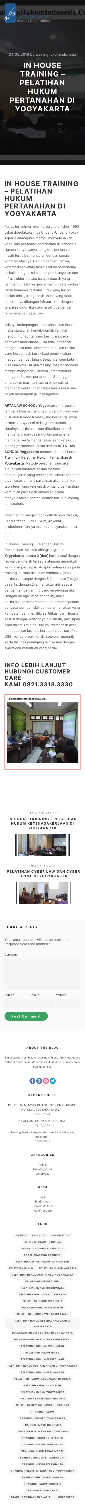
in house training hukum (42, 1242)
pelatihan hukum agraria (57, 1268)
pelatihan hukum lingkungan (42, 1346)
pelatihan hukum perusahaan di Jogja (43, 1378)
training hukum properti (42, 1484)
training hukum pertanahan (42, 1464)
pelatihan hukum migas (42, 1352)
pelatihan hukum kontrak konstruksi (42, 1339)
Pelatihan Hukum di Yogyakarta (42, 1294)
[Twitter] (53, 1081)
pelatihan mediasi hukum (34, 1405)
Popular (63, 1405)
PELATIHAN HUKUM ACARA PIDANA (41, 1121)
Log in (42, 1197)
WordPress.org (43, 1210)
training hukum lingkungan (42, 1444)
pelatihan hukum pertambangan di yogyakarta (42, 1365)
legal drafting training (42, 1255)
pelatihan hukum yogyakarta (42, 1392)
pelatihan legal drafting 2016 (42, 1398)
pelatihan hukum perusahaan (42, 1372)
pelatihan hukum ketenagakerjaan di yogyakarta (42, 1323)
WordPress (42, 1173)
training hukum (42, 1411)
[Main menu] (76, 13)
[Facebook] (32, 1081)
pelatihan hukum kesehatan (42, 1307)
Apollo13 (39, 1235)
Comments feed (43, 1206)
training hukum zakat (42, 1490)
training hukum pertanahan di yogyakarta (42, 1470)
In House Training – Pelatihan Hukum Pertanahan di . (40, 457)
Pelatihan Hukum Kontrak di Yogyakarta (42, 1333)
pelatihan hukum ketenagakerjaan (42, 1314)
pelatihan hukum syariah (42, 1385)
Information (60, 1235)
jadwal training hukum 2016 (42, 1248)
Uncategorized (42, 1169)
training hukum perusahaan (42, 1477)
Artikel (43, 1164)
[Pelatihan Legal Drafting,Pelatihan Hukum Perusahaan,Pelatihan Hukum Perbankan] (27, 13)
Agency (21, 1235)
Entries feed (42, 1201)
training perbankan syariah (31, 1497)
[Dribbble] (46, 1081)
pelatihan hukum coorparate (42, 1287)
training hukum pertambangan (42, 1457)
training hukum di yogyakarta (42, 1418)
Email (34, 994)
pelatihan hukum (21, 1268)
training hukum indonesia (42, 1424)
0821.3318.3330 (48, 684)
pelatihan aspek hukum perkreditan (42, 1261)
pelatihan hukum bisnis (42, 1281)
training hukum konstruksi (42, 1438)
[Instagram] (39, 1081)
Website (61, 994)
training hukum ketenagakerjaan (42, 1431)
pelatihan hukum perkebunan (42, 1359)
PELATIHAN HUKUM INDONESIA (43, 1301)
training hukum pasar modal (42, 1451)
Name (9, 994)
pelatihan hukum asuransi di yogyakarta (42, 1274)
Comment (12, 954)
